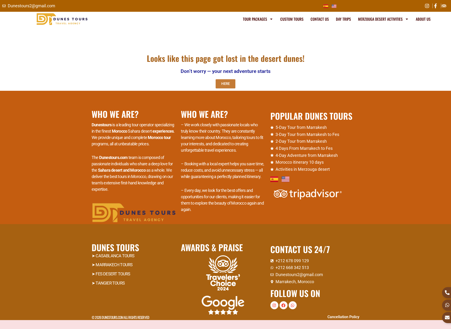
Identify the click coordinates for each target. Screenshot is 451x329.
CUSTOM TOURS (291, 19)
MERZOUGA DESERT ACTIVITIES (380, 19)
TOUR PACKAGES (255, 19)
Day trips (343, 19)
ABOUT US (423, 19)
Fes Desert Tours (113, 273)
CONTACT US (320, 19)
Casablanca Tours (115, 255)
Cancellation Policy (343, 317)
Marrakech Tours (114, 264)
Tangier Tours (110, 283)
